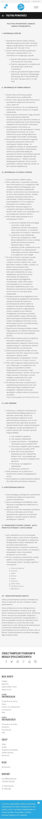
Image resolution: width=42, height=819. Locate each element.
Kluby (4, 704)
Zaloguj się (26, 1)
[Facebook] (6, 661)
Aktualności (6, 767)
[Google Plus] (23, 661)
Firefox (13, 576)
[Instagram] (35, 661)
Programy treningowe (10, 750)
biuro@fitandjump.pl (9, 778)
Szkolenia (5, 727)
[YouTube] (29, 661)
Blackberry (15, 589)
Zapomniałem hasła (9, 687)
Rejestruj (5, 684)
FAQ (3, 712)
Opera (13, 578)
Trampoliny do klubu (9, 724)
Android (14, 581)
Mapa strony (6, 689)
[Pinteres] (17, 661)
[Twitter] (11, 661)
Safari (13, 573)
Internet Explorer (17, 568)
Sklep (4, 744)
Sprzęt (4, 747)
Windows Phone (17, 586)
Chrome (14, 571)
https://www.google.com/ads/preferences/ (22, 397)
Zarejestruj (36, 1)
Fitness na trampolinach (11, 707)
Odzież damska (7, 752)
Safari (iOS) (15, 583)
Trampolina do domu (9, 701)
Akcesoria (5, 755)
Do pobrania (6, 710)
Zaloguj (4, 681)
